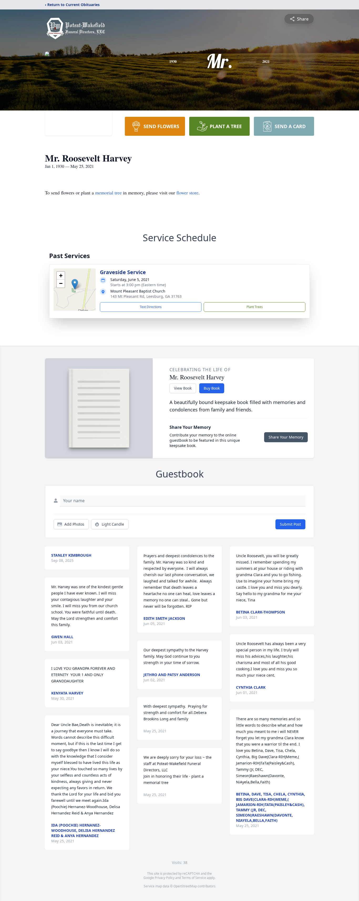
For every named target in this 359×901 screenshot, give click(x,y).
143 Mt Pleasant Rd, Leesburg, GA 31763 (146, 296)
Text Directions (151, 307)
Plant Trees (255, 307)
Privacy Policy (165, 877)
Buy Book (212, 388)
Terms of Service (194, 877)
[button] (74, 284)
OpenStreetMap (185, 886)
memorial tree (108, 192)
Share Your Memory (286, 437)
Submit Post (290, 524)
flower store (187, 192)
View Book (183, 388)
